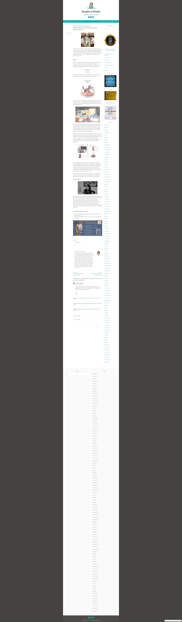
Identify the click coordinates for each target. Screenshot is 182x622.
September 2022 (107, 211)
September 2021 (107, 241)
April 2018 (106, 342)
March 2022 (107, 226)
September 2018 (95, 578)
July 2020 (106, 275)
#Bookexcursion (107, 57)
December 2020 (107, 263)
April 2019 (106, 312)
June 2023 (106, 189)
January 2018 (107, 349)
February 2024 (107, 169)
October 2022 (95, 457)
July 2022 (106, 216)
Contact (96, 21)
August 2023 (107, 184)
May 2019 (106, 310)
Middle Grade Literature (109, 65)
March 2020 (107, 285)
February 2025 (107, 144)
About (90, 21)
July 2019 (106, 305)
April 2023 (106, 194)
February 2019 (107, 317)
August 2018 (107, 332)
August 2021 (107, 243)
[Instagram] (88, 17)
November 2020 (107, 265)
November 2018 (107, 325)
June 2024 (106, 162)
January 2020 (107, 290)
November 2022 (107, 206)
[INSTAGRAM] (88, 617)
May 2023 (106, 191)
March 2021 (107, 255)
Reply (76, 293)
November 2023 (107, 176)
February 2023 (107, 199)
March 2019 (107, 315)
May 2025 (106, 137)
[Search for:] (110, 28)
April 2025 (106, 139)
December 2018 (107, 322)
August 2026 (95, 373)
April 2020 (106, 283)
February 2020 (95, 536)
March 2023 (107, 196)
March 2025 (107, 142)
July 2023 (106, 186)
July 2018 (106, 334)
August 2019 (107, 302)
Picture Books (86, 26)
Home (86, 21)
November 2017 (107, 354)
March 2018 (107, 344)
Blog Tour (75, 26)
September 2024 (108, 154)
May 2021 (106, 250)
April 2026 (106, 129)
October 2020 (107, 268)
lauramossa (69, 34)
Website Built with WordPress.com (91, 620)
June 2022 (106, 218)
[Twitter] (93, 17)
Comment (97, 326)
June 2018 (106, 337)
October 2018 (107, 327)
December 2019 (107, 292)
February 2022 (107, 228)
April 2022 (106, 223)
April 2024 (106, 164)
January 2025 (107, 147)
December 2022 (107, 204)
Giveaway (80, 26)
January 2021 (107, 260)
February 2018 (107, 347)
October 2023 (107, 179)
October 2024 (107, 152)
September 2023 (107, 181)
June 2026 (106, 127)
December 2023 (107, 174)
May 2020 (106, 280)
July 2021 (106, 246)
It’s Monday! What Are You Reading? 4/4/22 (78, 274)
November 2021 (107, 236)
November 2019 (107, 295)
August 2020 (107, 273)
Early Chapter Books (108, 62)
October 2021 (107, 238)
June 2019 (106, 307)
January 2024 (107, 171)
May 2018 (106, 339)
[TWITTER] (93, 617)
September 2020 (108, 270)
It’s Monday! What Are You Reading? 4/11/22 (96, 274)
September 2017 (107, 359)
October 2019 (107, 297)
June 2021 (106, 248)
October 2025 (107, 132)
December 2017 (107, 352)
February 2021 (107, 258)
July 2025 (106, 134)
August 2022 (107, 213)
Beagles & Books (91, 11)
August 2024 (107, 157)
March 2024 (95, 415)
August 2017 (107, 362)
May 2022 (106, 221)
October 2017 (107, 357)
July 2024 (106, 159)
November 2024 (107, 149)
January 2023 (107, 201)
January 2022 (107, 231)
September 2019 (107, 300)
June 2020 (106, 278)
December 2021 (107, 233)
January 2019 (107, 320)
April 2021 (106, 253)
